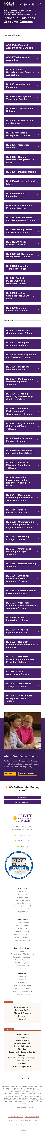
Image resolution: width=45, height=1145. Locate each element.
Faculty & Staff (21, 1010)
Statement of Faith (22, 988)
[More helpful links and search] (38, 4)
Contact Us (24, 846)
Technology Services (22, 906)
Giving (21, 980)
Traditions (21, 983)
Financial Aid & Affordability (21, 954)
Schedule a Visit (22, 797)
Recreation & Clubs (21, 897)
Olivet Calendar (22, 909)
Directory (21, 1063)
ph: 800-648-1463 (23, 835)
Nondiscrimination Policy (15, 1116)
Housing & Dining (21, 900)
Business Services (21, 994)
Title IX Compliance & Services (28, 1121)
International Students (21, 957)
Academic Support (22, 937)
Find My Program (21, 963)
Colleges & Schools (25, 11)
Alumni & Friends (21, 1013)
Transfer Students (21, 960)
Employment (21, 1060)
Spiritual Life (21, 891)
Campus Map (22, 912)
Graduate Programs (22, 926)
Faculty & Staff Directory (22, 934)
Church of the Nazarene (22, 985)
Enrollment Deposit (21, 1043)
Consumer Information (21, 991)
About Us (21, 973)
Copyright (14, 1112)
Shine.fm (37, 1125)
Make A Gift (21, 1034)
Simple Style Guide (27, 1125)
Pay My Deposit (22, 966)
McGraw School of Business (13, 12)
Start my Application (27, 774)
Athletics (21, 894)
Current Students (21, 1007)
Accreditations (21, 931)
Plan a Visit (9, 774)
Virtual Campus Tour (22, 1066)
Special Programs (21, 940)
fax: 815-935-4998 (23, 841)
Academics (13, 11)
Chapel (22, 1037)
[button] (25, 4)
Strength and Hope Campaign (21, 1057)
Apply (21, 951)
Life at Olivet (21, 888)
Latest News (21, 1040)
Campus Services (21, 903)
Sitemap (23, 1129)
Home (6, 11)
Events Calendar (21, 1046)
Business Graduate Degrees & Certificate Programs (20, 14)
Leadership (22, 977)
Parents (21, 1016)
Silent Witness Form (13, 1125)
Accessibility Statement (26, 1112)
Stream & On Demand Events (22, 1052)
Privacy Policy (13, 1121)
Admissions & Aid (22, 948)
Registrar (21, 929)
